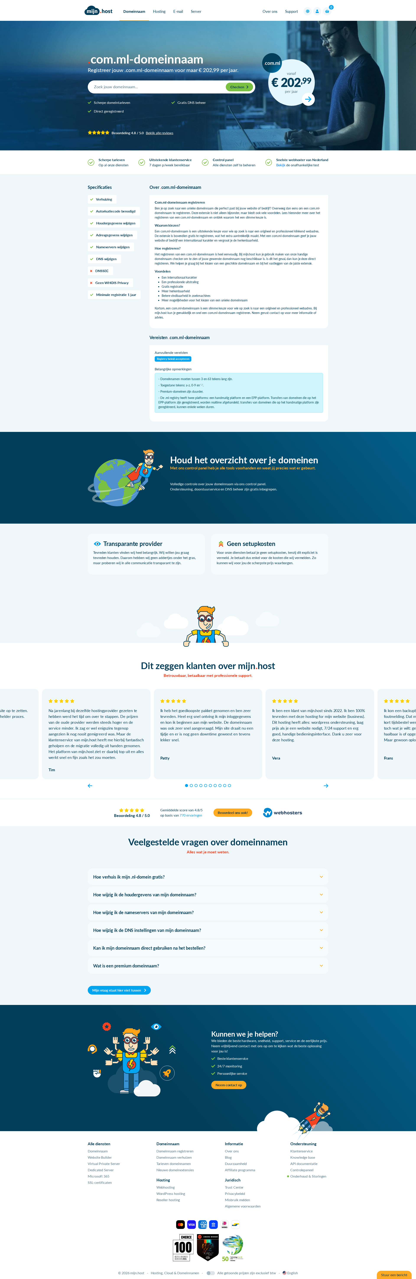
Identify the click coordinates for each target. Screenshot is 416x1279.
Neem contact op (229, 1085)
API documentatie (303, 1163)
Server (196, 11)
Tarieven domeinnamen (173, 1163)
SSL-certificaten (100, 1182)
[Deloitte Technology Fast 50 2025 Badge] (232, 1247)
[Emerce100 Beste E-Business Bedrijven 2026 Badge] (183, 1247)
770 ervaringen (191, 815)
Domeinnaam (134, 11)
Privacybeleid (235, 1193)
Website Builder (100, 1157)
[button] (308, 11)
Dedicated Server (101, 1170)
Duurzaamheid (236, 1163)
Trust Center (234, 1187)
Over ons (270, 11)
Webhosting (165, 1187)
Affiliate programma (240, 1170)
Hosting (159, 11)
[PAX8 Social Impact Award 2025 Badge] (208, 1247)
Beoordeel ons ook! (233, 812)
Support (291, 11)
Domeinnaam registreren (174, 1151)
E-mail (178, 11)
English (292, 1273)
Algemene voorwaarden (242, 1206)
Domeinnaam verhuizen (174, 1157)
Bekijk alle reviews (159, 133)
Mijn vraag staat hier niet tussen (117, 990)
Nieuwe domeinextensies (175, 1170)
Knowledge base (302, 1157)
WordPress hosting (170, 1193)
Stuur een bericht (394, 1275)
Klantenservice (301, 1151)
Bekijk (280, 165)
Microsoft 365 (98, 1176)
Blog (228, 1157)
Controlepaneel (302, 1170)
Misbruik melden (237, 1200)
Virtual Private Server (104, 1163)
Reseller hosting (168, 1200)
